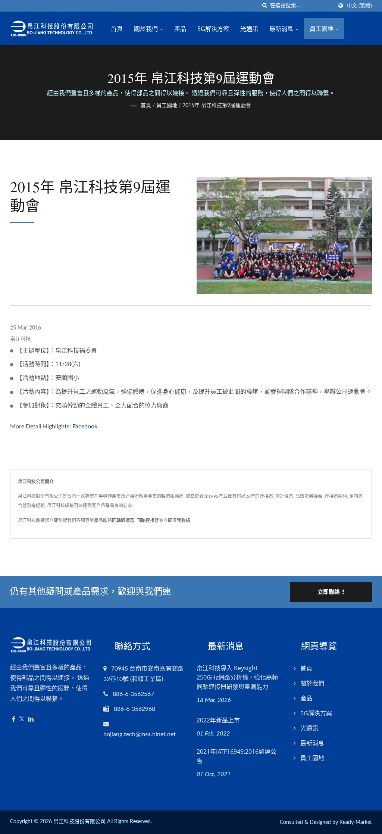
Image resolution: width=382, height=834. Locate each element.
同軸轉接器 (123, 520)
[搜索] (264, 5)
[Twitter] (22, 719)
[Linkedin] (31, 719)
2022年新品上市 (218, 720)
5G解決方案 (213, 29)
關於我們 (146, 29)
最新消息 (282, 29)
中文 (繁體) (359, 6)
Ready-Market (355, 822)
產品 (180, 29)
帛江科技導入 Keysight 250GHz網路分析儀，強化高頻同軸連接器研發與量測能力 (237, 677)
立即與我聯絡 (176, 520)
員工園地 (322, 29)
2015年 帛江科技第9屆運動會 (216, 105)
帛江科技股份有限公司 (79, 821)
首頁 (117, 29)
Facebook (84, 427)
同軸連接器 (148, 520)
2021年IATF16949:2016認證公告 (236, 756)
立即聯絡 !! (330, 592)
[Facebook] (13, 719)
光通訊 (249, 29)
